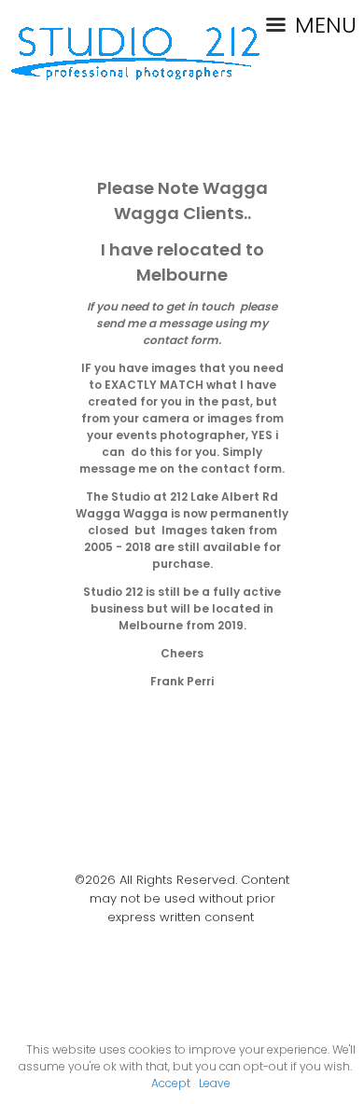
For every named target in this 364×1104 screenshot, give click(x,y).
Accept (170, 1083)
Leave (215, 1083)
